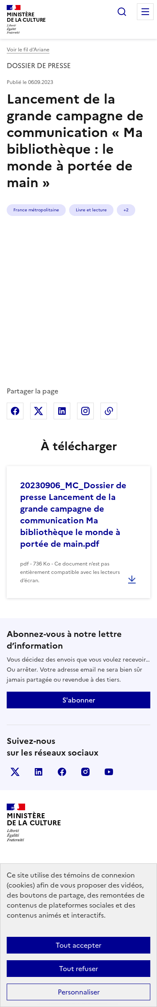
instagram (85, 771)
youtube (108, 771)
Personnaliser (79, 992)
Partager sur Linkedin (62, 411)
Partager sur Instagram (85, 411)
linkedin (38, 771)
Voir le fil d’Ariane (28, 49)
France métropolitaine (36, 210)
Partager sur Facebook (15, 411)
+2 (126, 210)
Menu (145, 11)
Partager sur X (38, 411)
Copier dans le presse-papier (108, 411)
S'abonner (78, 700)
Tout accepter (78, 945)
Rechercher (121, 11)
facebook (62, 771)
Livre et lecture (91, 210)
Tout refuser (78, 969)
